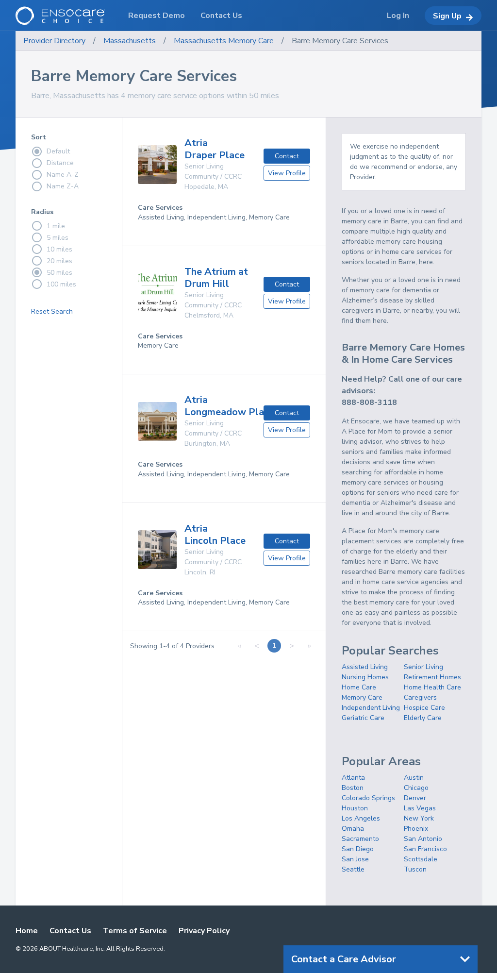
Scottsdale (420, 859)
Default (58, 151)
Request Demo (156, 15)
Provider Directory (54, 40)
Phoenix (416, 828)
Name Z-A (63, 186)
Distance (60, 163)
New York (419, 818)
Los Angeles (361, 818)
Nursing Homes (365, 677)
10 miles (59, 249)
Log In (398, 15)
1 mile (56, 226)
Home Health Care (432, 687)
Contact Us (70, 930)
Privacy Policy (204, 930)
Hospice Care (424, 707)
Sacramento (360, 838)
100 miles (61, 284)
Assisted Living (365, 666)
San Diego (358, 849)
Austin (414, 777)
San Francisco (425, 849)
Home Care (359, 687)
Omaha (353, 828)
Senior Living (423, 666)
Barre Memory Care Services (340, 40)
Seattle (353, 869)
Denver (415, 798)
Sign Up (447, 16)
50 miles (59, 272)
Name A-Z (63, 174)
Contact (287, 156)
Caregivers (420, 697)
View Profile (287, 173)
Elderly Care (423, 717)
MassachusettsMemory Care (224, 40)
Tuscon (415, 869)
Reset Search (52, 311)
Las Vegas (420, 808)
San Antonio (423, 838)
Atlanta (353, 777)
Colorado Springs (368, 798)
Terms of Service (135, 930)
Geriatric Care (363, 717)
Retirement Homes (432, 677)
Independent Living (371, 707)
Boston (353, 787)
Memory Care (362, 697)
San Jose (355, 859)
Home (27, 930)
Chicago (416, 787)
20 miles (59, 261)
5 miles (57, 237)
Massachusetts (129, 40)
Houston (355, 808)
